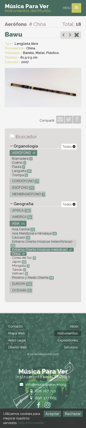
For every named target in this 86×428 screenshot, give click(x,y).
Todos (67, 147)
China (18, 254)
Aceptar (52, 414)
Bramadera (21, 158)
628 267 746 (45, 391)
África (20, 210)
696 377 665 (45, 398)
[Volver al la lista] (76, 35)
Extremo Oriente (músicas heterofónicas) (41, 243)
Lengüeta (21, 171)
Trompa (19, 175)
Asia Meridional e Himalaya (33, 233)
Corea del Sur (23, 258)
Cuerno (18, 162)
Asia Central (22, 229)
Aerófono (23, 153)
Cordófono (24, 181)
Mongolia (20, 266)
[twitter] (69, 120)
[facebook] (77, 120)
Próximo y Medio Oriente (32, 277)
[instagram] (47, 405)
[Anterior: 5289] (63, 35)
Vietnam (19, 273)
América (21, 217)
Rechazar (73, 414)
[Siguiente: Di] (70, 35)
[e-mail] (60, 120)
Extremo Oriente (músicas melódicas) (41, 249)
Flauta (17, 167)
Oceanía (21, 290)
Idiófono (22, 188)
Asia (18, 223)
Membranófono (27, 194)
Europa (21, 284)
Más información (31, 423)
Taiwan (18, 270)
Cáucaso (20, 237)
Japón (18, 262)
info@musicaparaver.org (45, 384)
